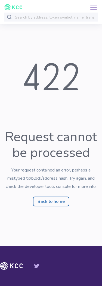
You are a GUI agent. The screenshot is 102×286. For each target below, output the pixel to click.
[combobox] (55, 17)
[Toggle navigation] (92, 7)
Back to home (51, 201)
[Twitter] (37, 266)
